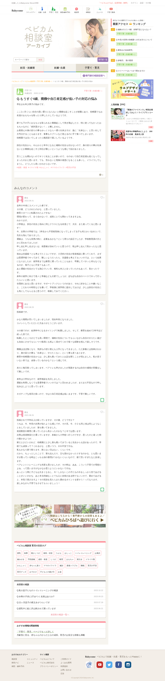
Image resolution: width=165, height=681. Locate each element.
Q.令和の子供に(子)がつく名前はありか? (35, 596)
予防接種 (31, 559)
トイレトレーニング (83, 553)
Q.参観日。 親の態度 (124, 60)
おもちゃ (70, 559)
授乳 (19, 553)
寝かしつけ (35, 553)
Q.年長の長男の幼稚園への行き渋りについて (134, 40)
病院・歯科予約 (18, 666)
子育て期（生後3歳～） (93, 91)
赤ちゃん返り (35, 566)
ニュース (30, 663)
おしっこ (68, 553)
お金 (59, 572)
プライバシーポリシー (49, 666)
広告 (62, 673)
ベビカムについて (47, 659)
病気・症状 (47, 553)
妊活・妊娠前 (27, 67)
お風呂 (97, 553)
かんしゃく (45, 167)
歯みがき (20, 559)
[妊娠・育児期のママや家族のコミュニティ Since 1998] (17, 10)
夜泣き (79, 559)
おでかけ (33, 572)
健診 (61, 566)
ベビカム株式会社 (47, 663)
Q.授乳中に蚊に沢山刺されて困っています (36, 608)
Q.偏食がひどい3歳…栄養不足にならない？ (133, 29)
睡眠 (82, 566)
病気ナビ (15, 663)
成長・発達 (22, 167)
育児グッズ (21, 572)
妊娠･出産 (59, 67)
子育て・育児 (92, 67)
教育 (61, 559)
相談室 (14, 659)
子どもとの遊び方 (47, 572)
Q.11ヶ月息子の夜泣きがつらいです (33, 602)
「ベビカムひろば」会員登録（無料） (113, 3)
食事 (26, 553)
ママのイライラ (58, 167)
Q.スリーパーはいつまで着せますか (130, 71)
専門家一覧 (102, 60)
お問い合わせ (66, 670)
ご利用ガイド (66, 659)
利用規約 (64, 666)
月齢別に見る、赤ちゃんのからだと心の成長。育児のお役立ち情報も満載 (51, 633)
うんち (58, 553)
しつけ (53, 559)
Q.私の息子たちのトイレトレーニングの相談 (37, 590)
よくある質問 (66, 663)
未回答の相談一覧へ (60, 615)
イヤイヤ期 (33, 167)
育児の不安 (71, 167)
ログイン (134, 3)
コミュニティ (32, 659)
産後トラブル (72, 566)
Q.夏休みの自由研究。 (125, 50)
